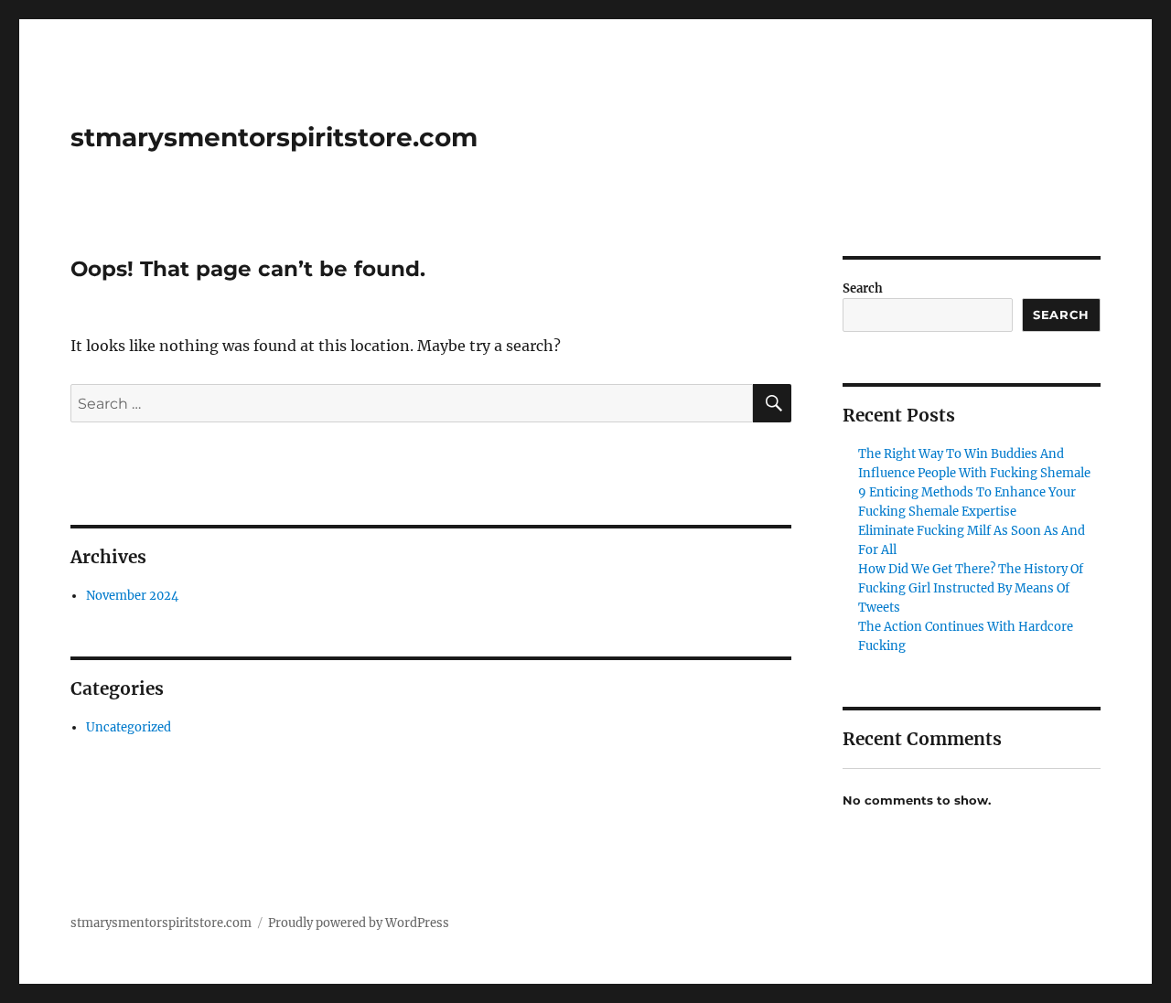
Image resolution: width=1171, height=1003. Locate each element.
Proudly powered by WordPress (358, 923)
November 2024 (132, 595)
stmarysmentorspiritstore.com (274, 137)
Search (863, 288)
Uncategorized (128, 727)
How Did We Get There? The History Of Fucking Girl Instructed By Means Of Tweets (970, 588)
